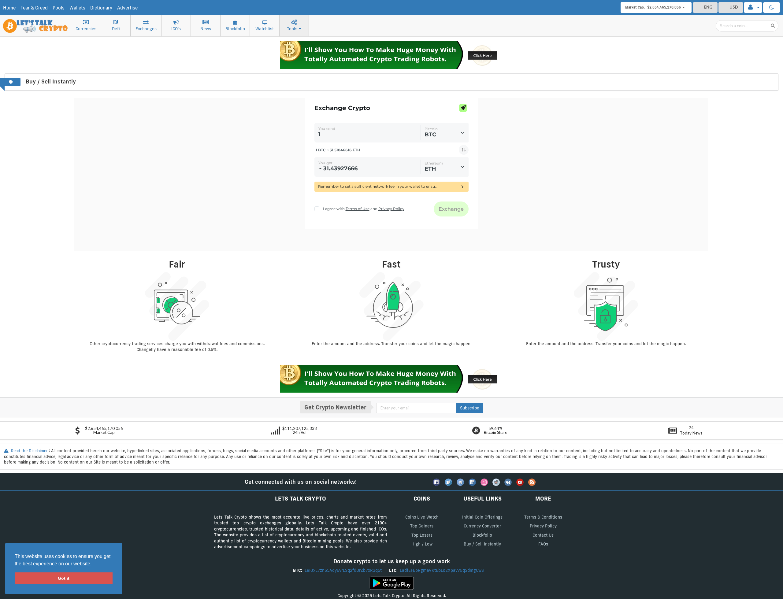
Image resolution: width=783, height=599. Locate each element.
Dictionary (101, 8)
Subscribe (469, 408)
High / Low (421, 544)
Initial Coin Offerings (482, 517)
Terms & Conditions (543, 517)
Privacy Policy (543, 526)
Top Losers (421, 535)
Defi (116, 28)
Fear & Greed (34, 8)
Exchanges (146, 28)
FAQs (543, 544)
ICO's (176, 28)
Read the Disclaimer (29, 450)
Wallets (77, 8)
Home (9, 8)
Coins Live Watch (422, 517)
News (205, 28)
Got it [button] (63, 578)
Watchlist (264, 28)
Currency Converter (482, 526)
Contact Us (543, 535)
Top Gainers (421, 526)
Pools (59, 8)
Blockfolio (235, 28)
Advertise (127, 8)
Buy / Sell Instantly (482, 544)
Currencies (86, 28)
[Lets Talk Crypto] (36, 23)
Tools (292, 28)
